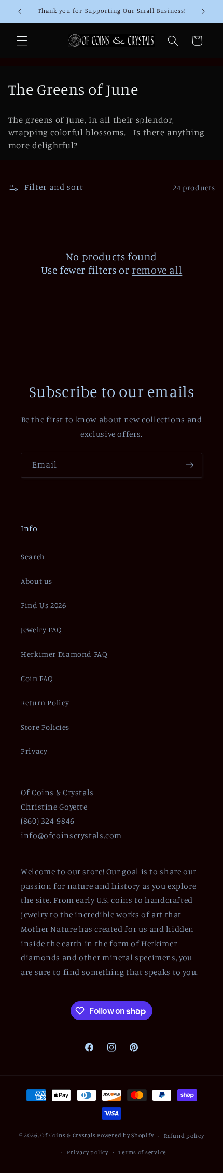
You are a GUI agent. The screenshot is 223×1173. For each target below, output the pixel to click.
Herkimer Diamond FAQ (64, 653)
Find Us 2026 (43, 605)
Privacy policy (87, 1152)
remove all (157, 269)
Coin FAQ (37, 678)
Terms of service (142, 1152)
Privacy (34, 750)
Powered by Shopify (125, 1135)
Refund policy (184, 1135)
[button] (22, 40)
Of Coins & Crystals (67, 1135)
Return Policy (45, 702)
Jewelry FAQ (41, 629)
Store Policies (45, 727)
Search (33, 556)
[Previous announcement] (19, 11)
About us (36, 580)
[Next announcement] (203, 11)
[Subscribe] (190, 465)
